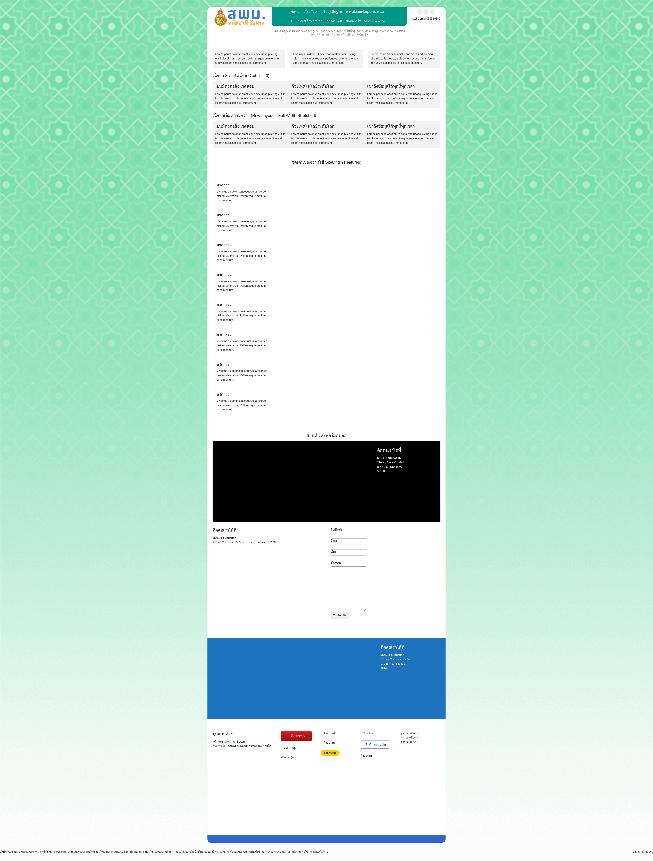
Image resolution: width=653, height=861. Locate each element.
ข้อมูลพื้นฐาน (332, 11)
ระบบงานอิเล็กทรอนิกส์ (306, 21)
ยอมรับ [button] (649, 851)
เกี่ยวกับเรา (311, 11)
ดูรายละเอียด (409, 733)
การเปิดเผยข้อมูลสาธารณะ (365, 11)
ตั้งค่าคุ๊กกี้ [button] (638, 851)
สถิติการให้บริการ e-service (365, 21)
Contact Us (339, 615)
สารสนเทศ (334, 21)
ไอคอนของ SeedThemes (241, 745)
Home (295, 11)
